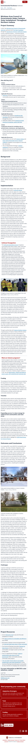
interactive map (9, 635)
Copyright (6, 741)
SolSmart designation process (11, 245)
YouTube (23, 731)
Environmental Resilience (12, 5)
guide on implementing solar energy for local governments (12, 655)
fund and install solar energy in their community (15, 644)
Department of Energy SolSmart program (17, 31)
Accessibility (5, 740)
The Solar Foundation (18, 30)
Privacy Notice (22, 740)
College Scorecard (11, 740)
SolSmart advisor (18, 190)
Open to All (17, 740)
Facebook (20, 731)
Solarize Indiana (20, 139)
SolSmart (5, 95)
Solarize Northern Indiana (20, 330)
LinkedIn (26, 731)
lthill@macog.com (5, 678)
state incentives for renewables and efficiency (15, 638)
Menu (24, 2)
